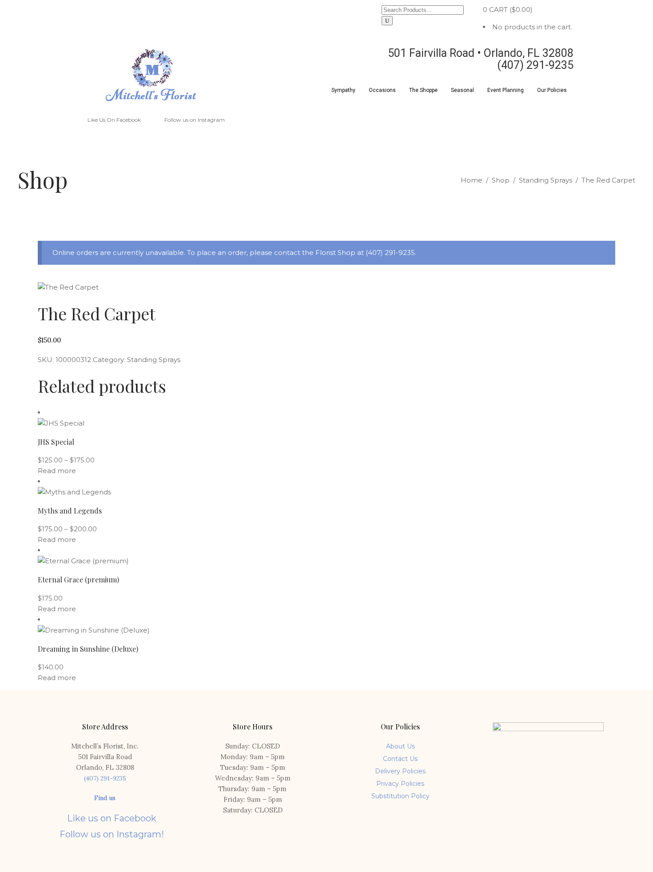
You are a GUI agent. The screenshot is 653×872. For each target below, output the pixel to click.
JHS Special (56, 441)
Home (471, 180)
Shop (501, 180)
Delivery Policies (400, 771)
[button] (343, 90)
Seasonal (462, 90)
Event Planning (505, 90)
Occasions (382, 90)
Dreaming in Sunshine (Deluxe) (88, 648)
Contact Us (400, 759)
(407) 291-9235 (105, 778)
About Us (400, 746)
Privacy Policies (400, 784)
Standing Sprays (545, 180)
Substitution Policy (400, 796)
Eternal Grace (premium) (78, 579)
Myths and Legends (70, 510)
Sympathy (343, 90)
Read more (57, 470)
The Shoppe (423, 90)
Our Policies (552, 90)
